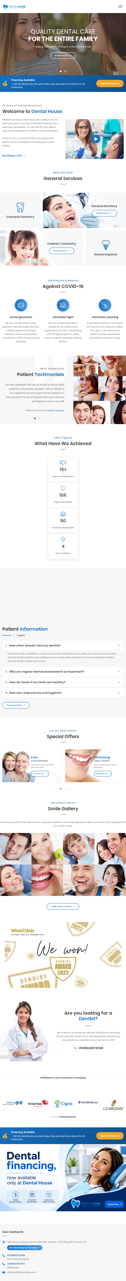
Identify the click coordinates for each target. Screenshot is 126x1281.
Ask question (14, 705)
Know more (61, 55)
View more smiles (61, 906)
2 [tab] (65, 71)
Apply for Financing (109, 83)
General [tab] (6, 635)
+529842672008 (90, 1048)
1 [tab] (60, 71)
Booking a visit (12, 155)
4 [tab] (70, 789)
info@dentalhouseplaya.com (21, 1272)
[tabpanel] (63, 44)
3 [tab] (39, 418)
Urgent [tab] (21, 635)
